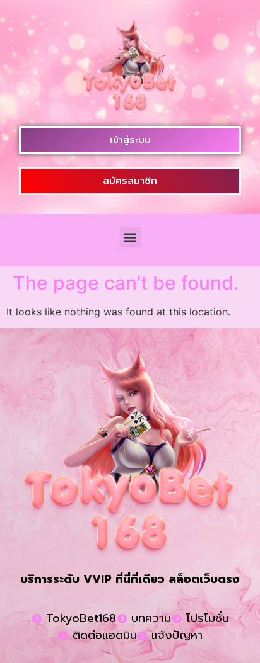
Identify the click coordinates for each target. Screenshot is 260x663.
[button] (130, 237)
